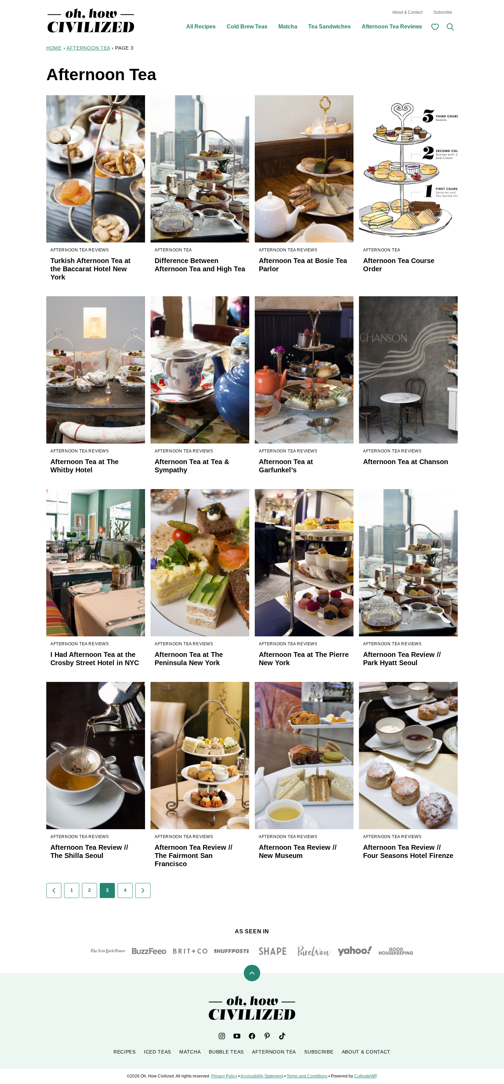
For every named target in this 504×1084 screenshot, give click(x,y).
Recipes (124, 1052)
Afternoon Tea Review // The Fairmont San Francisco (193, 856)
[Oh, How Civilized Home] (90, 20)
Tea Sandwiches (329, 26)
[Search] (450, 26)
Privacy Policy (224, 1076)
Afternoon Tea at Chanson (405, 461)
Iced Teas (157, 1052)
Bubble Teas (226, 1052)
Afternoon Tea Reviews (392, 26)
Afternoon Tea (88, 48)
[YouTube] (236, 1036)
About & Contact (407, 12)
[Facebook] (252, 1036)
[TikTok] (282, 1036)
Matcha (287, 26)
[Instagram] (221, 1036)
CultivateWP (365, 1076)
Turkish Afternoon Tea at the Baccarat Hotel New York (90, 269)
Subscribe (442, 12)
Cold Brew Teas (247, 26)
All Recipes (201, 26)
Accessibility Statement (261, 1076)
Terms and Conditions (307, 1076)
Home (54, 48)
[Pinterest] (267, 1036)
